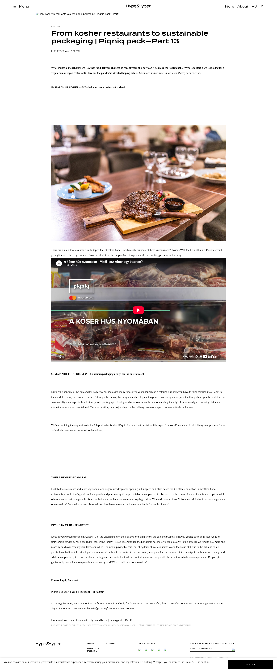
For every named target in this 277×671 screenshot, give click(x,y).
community (109, 625)
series (134, 625)
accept (250, 664)
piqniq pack (171, 625)
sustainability (87, 625)
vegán (98, 625)
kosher (160, 625)
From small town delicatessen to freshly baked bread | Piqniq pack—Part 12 (92, 620)
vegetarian (185, 625)
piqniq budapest (69, 625)
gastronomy (123, 625)
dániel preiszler (147, 625)
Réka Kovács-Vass (60, 51)
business (55, 27)
